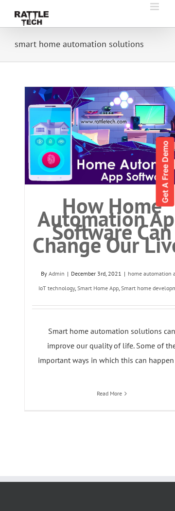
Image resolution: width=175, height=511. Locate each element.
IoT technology (56, 288)
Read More (109, 393)
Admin (57, 273)
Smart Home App (98, 288)
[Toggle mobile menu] (155, 6)
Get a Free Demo (165, 172)
